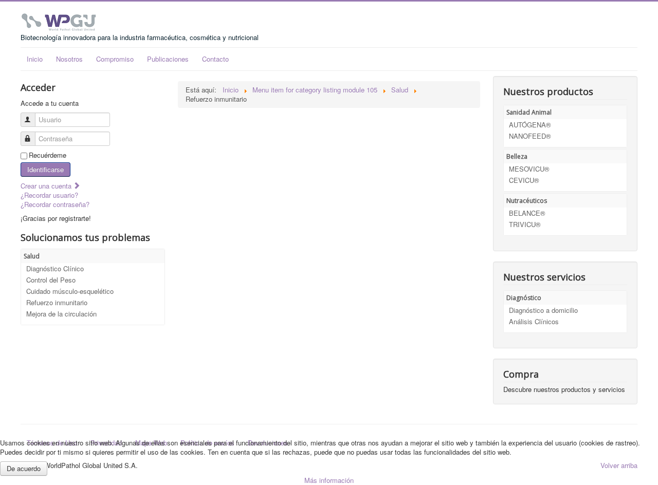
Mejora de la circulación (61, 314)
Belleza (516, 156)
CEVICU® (524, 180)
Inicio (35, 59)
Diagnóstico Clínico (55, 268)
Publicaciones (168, 59)
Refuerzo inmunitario (56, 302)
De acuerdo (24, 468)
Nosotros (69, 59)
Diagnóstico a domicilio (543, 310)
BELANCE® (527, 213)
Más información (329, 480)
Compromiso (115, 59)
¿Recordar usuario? (49, 195)
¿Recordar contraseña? (55, 204)
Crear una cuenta (47, 186)
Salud (32, 256)
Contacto (215, 59)
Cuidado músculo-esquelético (70, 291)
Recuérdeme (47, 155)
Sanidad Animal (529, 112)
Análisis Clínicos (534, 321)
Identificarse (45, 169)
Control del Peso (51, 280)
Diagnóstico (523, 297)
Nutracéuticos (526, 200)
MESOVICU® (529, 169)
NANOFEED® (530, 136)
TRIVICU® (525, 224)
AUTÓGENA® (530, 124)
